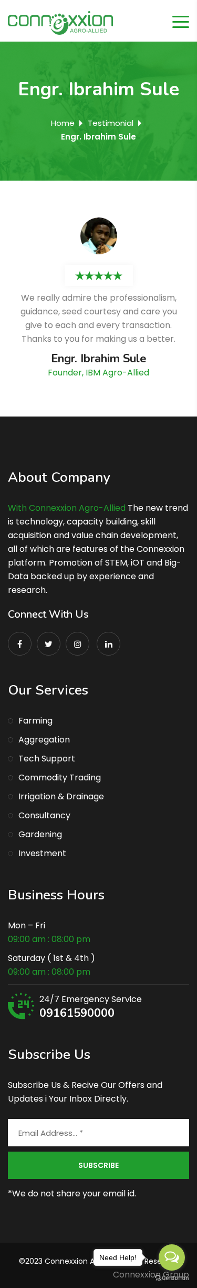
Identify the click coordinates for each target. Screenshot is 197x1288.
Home (63, 122)
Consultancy (44, 815)
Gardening (40, 834)
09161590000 (77, 1013)
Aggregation (44, 740)
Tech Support (46, 758)
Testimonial (110, 122)
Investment (42, 853)
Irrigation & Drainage (61, 796)
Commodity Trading (59, 777)
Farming (35, 721)
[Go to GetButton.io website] (172, 1277)
